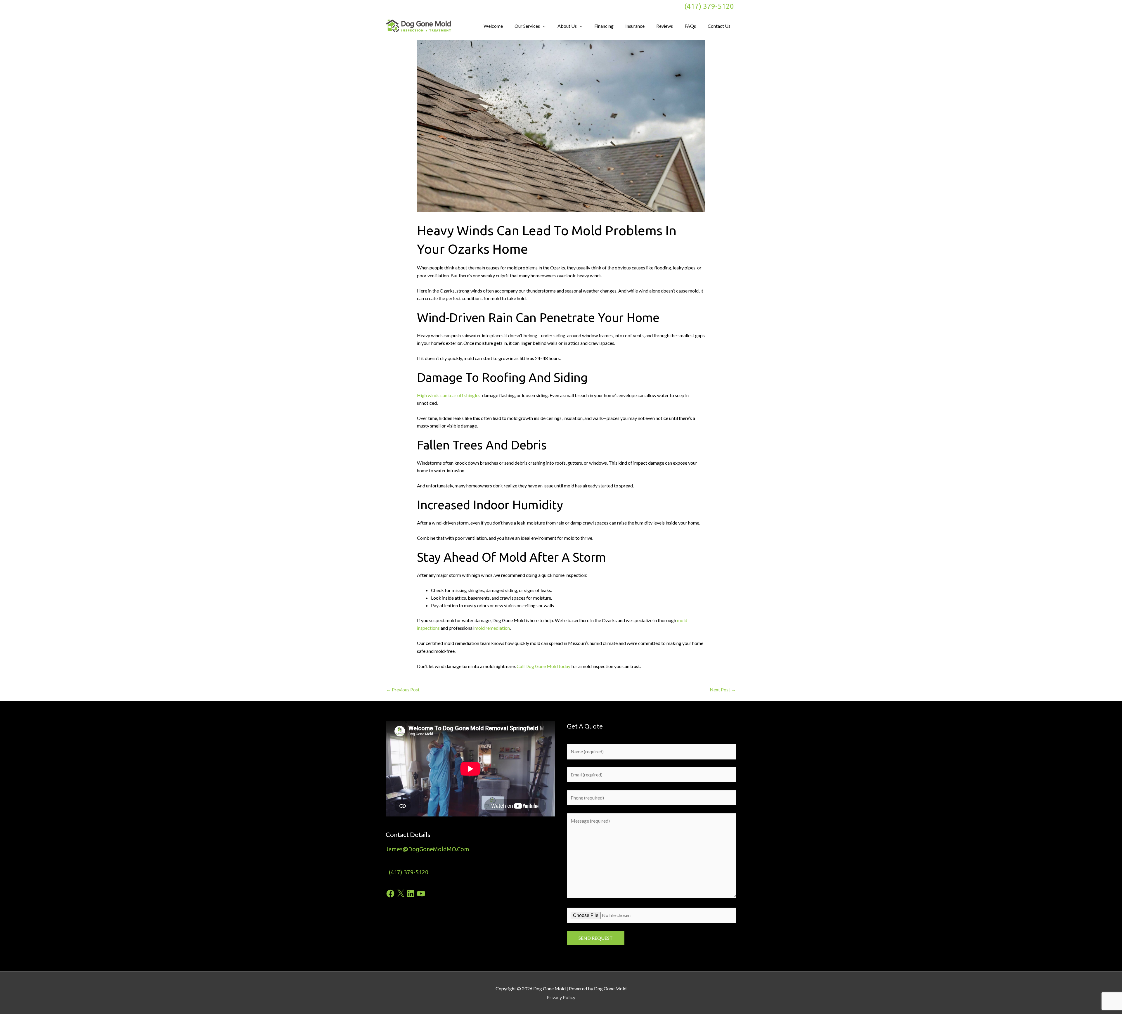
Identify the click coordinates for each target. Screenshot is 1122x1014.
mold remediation (492, 628)
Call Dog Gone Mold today (543, 666)
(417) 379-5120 (709, 6)
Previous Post (403, 689)
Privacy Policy (561, 997)
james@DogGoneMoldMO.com (427, 849)
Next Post (723, 689)
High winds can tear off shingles (448, 395)
